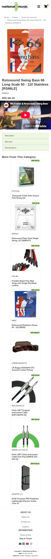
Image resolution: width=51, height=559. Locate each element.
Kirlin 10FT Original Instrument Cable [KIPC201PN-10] (21, 412)
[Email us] (20, 543)
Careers (25, 527)
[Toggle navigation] (39, 7)
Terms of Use (25, 535)
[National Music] (15, 6)
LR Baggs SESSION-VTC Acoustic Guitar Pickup (23, 369)
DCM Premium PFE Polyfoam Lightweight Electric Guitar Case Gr (25, 501)
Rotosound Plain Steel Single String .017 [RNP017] (25, 239)
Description (9, 136)
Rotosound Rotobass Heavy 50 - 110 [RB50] (24, 326)
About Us (25, 517)
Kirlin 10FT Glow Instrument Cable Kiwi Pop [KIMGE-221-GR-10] (25, 456)
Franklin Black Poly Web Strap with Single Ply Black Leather (24, 283)
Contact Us (25, 522)
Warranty (8, 142)
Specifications (10, 148)
